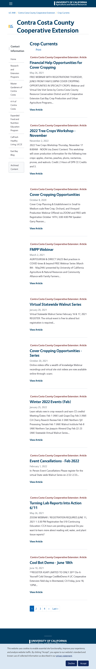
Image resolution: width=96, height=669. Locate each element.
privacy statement (64, 655)
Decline (71, 663)
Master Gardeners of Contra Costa (16, 89)
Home (13, 59)
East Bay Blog (14, 153)
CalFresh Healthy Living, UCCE (16, 141)
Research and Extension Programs (15, 71)
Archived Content (14, 167)
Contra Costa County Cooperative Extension (36, 13)
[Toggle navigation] (10, 3)
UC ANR (12, 13)
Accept (83, 663)
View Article (36, 109)
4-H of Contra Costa (14, 105)
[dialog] (48, 656)
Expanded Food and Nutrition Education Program (15, 123)
